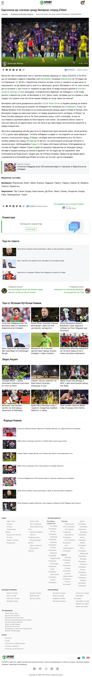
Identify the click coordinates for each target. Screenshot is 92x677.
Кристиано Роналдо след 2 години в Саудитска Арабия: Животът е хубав (44, 407)
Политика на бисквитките (14, 649)
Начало (5, 14)
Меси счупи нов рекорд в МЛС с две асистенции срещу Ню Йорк (74, 383)
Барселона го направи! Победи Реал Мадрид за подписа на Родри (41, 272)
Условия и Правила (12, 646)
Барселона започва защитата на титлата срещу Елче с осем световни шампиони (74, 350)
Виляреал (46, 79)
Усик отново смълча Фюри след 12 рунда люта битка (72, 406)
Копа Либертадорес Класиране (68, 548)
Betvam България (59, 593)
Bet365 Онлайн (12, 601)
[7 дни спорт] (46, 2)
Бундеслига (11, 543)
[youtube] (40, 669)
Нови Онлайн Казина (12, 624)
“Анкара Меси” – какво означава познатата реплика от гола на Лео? (15, 383)
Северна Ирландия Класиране (82, 583)
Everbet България (82, 593)
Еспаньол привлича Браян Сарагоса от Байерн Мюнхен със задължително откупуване (48, 428)
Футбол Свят (34, 521)
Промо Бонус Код (11, 613)
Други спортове (35, 545)
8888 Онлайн (34, 596)
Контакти (8, 638)
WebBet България (82, 604)
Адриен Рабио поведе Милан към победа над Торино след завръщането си (44, 453)
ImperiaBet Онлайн (82, 601)
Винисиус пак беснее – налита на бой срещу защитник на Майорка (12, 407)
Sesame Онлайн (35, 593)
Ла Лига (9, 537)
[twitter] (51, 669)
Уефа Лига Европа (36, 532)
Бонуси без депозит (12, 615)
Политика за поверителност (15, 643)
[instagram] (46, 669)
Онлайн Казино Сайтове (13, 622)
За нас (7, 641)
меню (2, 4)
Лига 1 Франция (35, 524)
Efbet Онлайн (12, 596)
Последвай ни (71, 69)
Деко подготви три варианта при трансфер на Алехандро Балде (40, 261)
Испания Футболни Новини (22, 14)
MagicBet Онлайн (59, 598)
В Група (9, 527)
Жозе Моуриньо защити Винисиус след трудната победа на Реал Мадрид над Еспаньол (73, 327)
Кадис (34, 144)
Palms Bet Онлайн (13, 598)
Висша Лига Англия (14, 535)
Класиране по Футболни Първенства (18, 628)
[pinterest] (57, 669)
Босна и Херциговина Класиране (67, 576)
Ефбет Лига (11, 521)
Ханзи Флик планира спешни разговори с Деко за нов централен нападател (44, 249)
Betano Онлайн (12, 593)
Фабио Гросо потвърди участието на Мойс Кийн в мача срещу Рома (42, 441)
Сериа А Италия (13, 540)
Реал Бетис (54, 103)
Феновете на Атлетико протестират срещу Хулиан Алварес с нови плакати (43, 350)
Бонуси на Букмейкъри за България (18, 620)
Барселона (66, 79)
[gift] (82, 3)
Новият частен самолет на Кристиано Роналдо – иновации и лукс (43, 383)
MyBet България (82, 606)
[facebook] (34, 669)
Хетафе (30, 141)
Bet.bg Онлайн (35, 598)
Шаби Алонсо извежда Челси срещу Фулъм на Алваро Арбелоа (40, 466)
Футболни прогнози (12, 626)
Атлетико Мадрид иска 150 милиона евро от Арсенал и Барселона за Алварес (15, 325)
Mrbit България (58, 596)
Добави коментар (82, 69)
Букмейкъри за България (14, 618)
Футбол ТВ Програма (12, 631)
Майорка (71, 106)
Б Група (9, 524)
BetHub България (59, 601)
